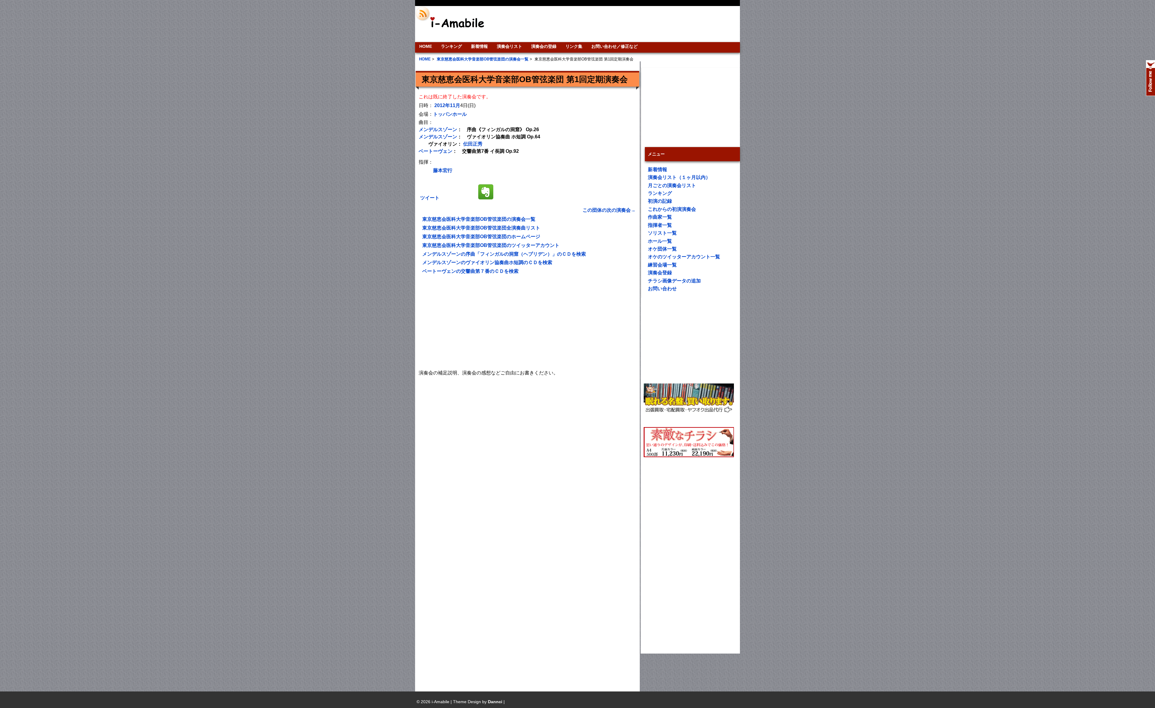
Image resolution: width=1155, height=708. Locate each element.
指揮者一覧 (660, 225)
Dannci (495, 701)
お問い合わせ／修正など (614, 46)
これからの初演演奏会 (672, 209)
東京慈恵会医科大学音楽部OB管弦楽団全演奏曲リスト (481, 227)
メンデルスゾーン (438, 129)
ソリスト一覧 (662, 232)
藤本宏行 (442, 170)
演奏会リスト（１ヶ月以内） (679, 177)
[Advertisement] (618, 24)
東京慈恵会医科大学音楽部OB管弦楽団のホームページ (481, 236)
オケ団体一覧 (662, 248)
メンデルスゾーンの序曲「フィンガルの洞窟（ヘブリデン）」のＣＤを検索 (504, 254)
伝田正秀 (472, 143)
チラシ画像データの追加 (674, 280)
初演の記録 (660, 201)
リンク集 (573, 46)
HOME (425, 46)
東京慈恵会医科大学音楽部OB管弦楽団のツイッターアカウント (490, 245)
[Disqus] (527, 452)
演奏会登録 (660, 272)
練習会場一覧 (662, 264)
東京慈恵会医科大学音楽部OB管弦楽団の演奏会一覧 (478, 219)
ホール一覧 (660, 241)
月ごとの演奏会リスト (672, 185)
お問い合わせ (662, 288)
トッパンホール (450, 114)
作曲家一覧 (660, 217)
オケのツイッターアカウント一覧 (684, 256)
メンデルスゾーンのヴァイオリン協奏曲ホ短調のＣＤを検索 (487, 262)
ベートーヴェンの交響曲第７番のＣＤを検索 (470, 271)
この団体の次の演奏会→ (609, 210)
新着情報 (479, 46)
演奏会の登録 (543, 46)
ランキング (451, 46)
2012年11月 (447, 105)
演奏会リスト (509, 46)
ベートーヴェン (435, 151)
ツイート (429, 197)
